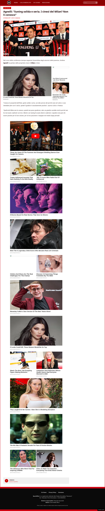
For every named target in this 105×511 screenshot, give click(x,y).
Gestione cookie (101, 509)
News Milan (7, 8)
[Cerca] (96, 3)
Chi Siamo (44, 492)
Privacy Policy (52, 492)
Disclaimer (61, 492)
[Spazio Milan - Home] (9, 2)
